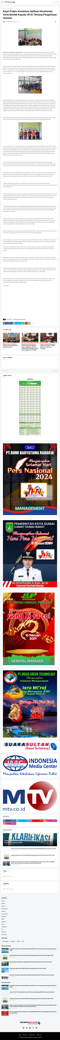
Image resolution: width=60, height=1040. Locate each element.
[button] (2, 2)
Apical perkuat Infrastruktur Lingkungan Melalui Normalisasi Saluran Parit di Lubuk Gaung (31, 961)
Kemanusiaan (4, 913)
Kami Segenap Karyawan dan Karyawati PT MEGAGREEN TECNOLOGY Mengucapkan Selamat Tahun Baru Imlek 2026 (33, 1012)
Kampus (3, 911)
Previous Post (5, 370)
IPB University (5, 941)
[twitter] (27, 1028)
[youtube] (30, 1028)
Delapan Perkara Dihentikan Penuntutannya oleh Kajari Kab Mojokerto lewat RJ (10, 345)
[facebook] (23, 1028)
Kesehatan (3, 916)
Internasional (4, 908)
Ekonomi (3, 906)
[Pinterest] (26, 323)
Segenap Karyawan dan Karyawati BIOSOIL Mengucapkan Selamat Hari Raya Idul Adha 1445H (33, 855)
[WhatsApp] (23, 323)
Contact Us (38, 1034)
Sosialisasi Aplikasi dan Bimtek (19, 319)
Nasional (3, 921)
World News (4, 934)
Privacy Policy (32, 1034)
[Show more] (32, 323)
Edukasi (3, 903)
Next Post (55, 370)
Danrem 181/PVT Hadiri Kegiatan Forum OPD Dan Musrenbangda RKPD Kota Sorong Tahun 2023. (33, 848)
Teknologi (3, 932)
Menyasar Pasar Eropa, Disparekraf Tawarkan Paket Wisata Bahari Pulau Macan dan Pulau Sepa (32, 975)
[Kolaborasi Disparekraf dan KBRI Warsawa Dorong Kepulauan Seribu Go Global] (5, 970)
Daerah (3, 901)
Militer (2, 919)
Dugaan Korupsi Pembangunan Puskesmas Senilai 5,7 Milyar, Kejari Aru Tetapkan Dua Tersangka (47, 346)
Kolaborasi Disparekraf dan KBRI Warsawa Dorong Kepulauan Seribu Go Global (28, 968)
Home (4, 8)
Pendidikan (4, 926)
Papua (2, 924)
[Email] (29, 323)
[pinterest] (36, 1028)
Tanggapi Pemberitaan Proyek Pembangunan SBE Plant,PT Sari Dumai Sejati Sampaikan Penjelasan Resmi (33, 949)
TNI (2, 929)
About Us (25, 1034)
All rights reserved (37, 1037)
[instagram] (33, 1028)
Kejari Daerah (10, 8)
